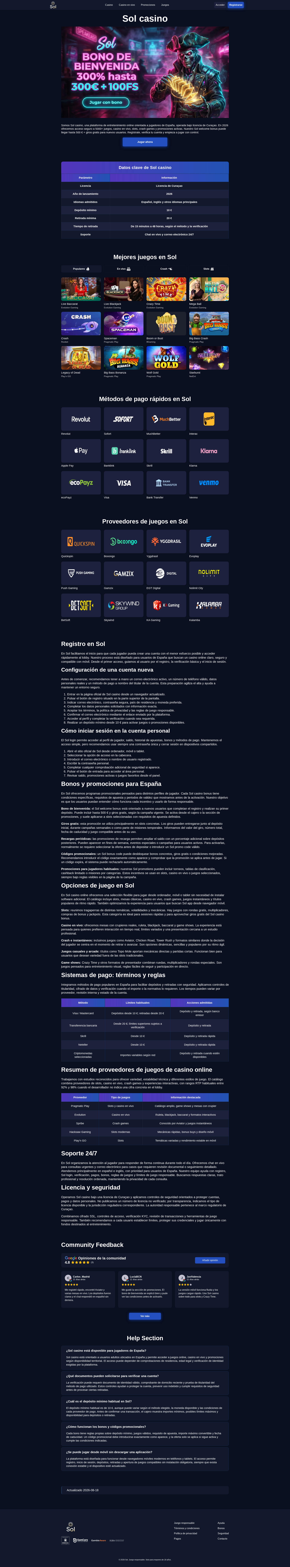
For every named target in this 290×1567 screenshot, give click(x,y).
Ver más (145, 1316)
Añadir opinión (210, 1260)
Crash (163, 269)
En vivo (121, 269)
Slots (206, 269)
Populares (79, 269)
